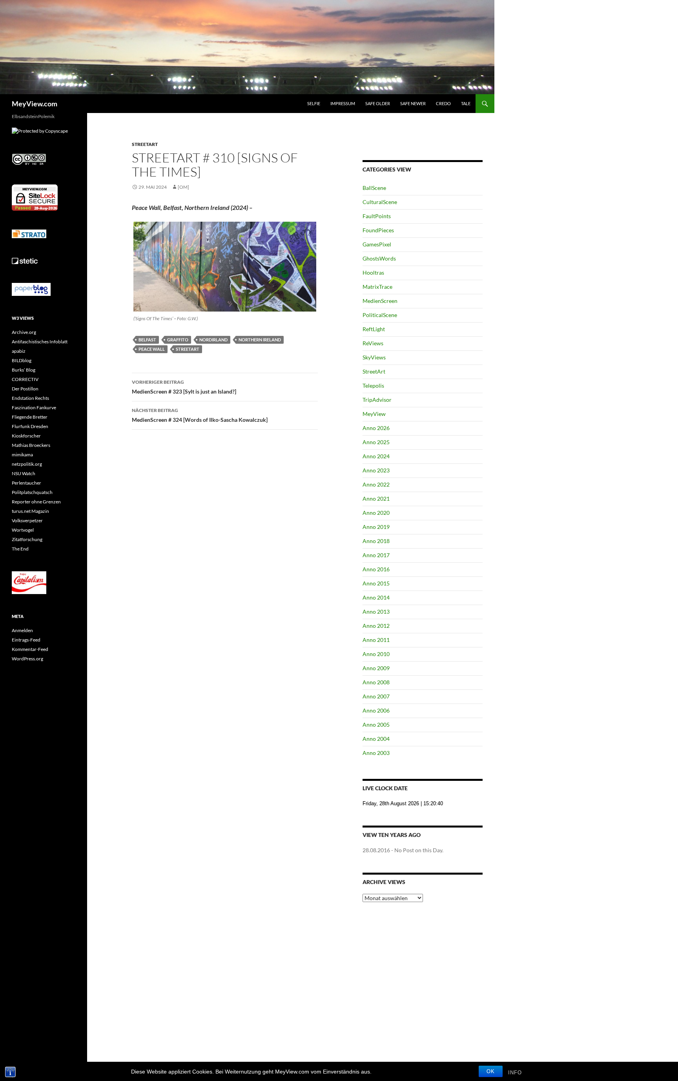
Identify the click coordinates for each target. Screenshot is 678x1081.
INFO (515, 1073)
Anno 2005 (376, 724)
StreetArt (145, 144)
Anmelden (22, 630)
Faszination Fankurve (34, 407)
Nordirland (213, 339)
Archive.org (24, 332)
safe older (377, 103)
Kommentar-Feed (30, 649)
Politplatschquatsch (32, 492)
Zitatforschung (27, 539)
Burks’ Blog (23, 370)
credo (443, 103)
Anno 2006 (376, 710)
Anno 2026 (376, 428)
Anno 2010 (376, 654)
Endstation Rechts (30, 398)
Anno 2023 (376, 470)
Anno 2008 (376, 682)
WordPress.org (27, 659)
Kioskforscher (26, 436)
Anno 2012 (376, 625)
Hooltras (373, 272)
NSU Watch (23, 473)
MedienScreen (380, 300)
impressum (342, 103)
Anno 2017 (376, 555)
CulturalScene (380, 202)
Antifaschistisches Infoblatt (39, 342)
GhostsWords (379, 258)
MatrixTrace (377, 286)
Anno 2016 (376, 569)
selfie (313, 103)
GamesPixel (377, 244)
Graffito (177, 339)
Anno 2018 (376, 541)
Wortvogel (23, 530)
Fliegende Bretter (29, 417)
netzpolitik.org (27, 464)
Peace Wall (152, 349)
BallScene (374, 187)
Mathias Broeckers (31, 445)
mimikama (22, 455)
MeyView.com (34, 103)
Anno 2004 (376, 738)
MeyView (374, 413)
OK (491, 1071)
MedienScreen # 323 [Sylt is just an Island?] (184, 387)
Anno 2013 (376, 611)
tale (465, 103)
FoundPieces (378, 230)
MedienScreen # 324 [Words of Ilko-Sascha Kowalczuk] (200, 415)
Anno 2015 (376, 583)
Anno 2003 (376, 752)
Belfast (147, 339)
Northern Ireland (260, 339)
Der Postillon (25, 389)
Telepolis (373, 385)
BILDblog (21, 360)
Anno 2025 (376, 442)
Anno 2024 (376, 456)
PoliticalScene (380, 315)
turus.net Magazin (30, 511)
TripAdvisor (377, 399)
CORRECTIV (25, 379)
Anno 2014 (376, 597)
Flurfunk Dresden (30, 426)
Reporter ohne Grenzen (36, 502)
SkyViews (374, 357)
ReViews (373, 343)
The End (20, 549)
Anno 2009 (376, 668)
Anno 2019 (376, 526)
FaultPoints (377, 216)
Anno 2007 (376, 696)
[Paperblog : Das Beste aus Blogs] (31, 289)
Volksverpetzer (27, 520)
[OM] (183, 187)
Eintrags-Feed (26, 640)
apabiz (19, 351)
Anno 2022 (376, 484)
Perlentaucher (26, 483)
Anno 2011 (376, 639)
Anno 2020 (376, 512)
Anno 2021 (376, 498)
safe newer (413, 103)
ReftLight (374, 329)
